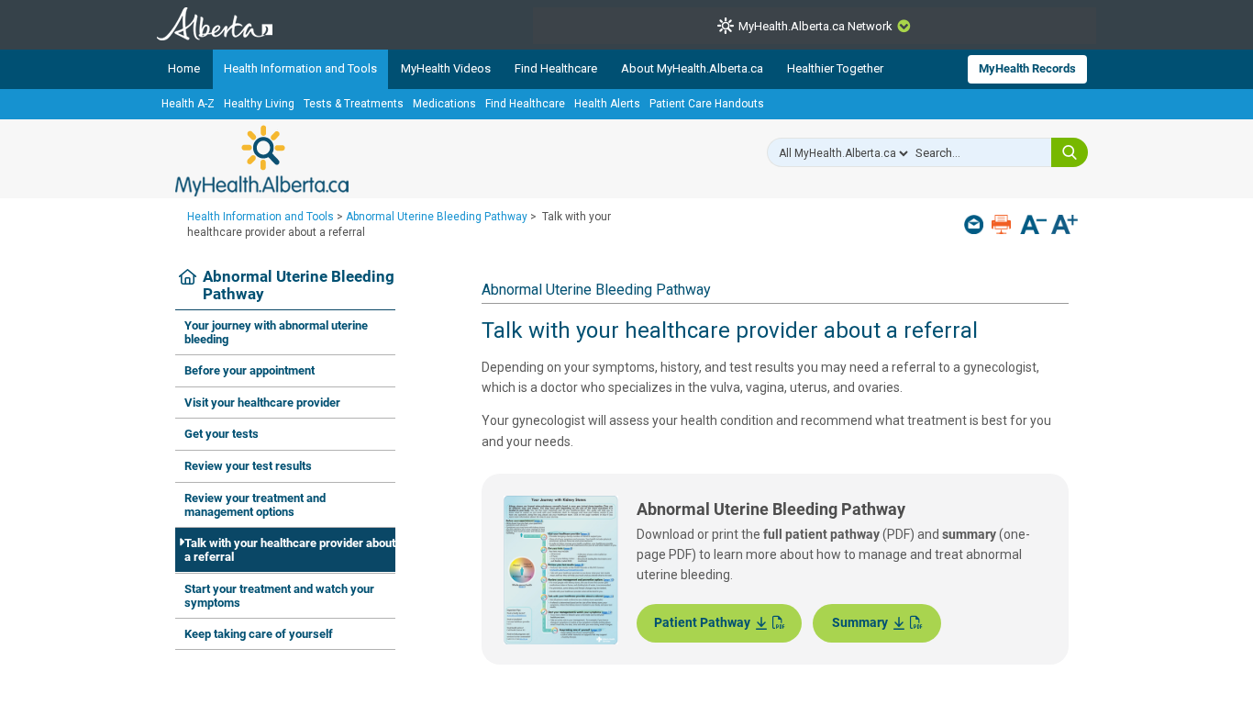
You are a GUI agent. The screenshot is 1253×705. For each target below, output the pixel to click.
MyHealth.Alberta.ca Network (815, 26)
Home (184, 68)
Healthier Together (835, 68)
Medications (444, 103)
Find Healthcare (556, 68)
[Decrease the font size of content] (1033, 226)
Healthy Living (259, 103)
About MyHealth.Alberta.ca (692, 68)
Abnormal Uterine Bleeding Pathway (436, 216)
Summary (862, 622)
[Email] (975, 224)
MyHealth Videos (446, 68)
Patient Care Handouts (706, 103)
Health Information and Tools (300, 68)
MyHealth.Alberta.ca (262, 160)
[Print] (1003, 224)
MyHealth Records (1027, 68)
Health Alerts (607, 103)
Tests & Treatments (354, 103)
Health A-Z (188, 103)
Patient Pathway (705, 622)
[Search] (1069, 152)
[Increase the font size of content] (1064, 226)
